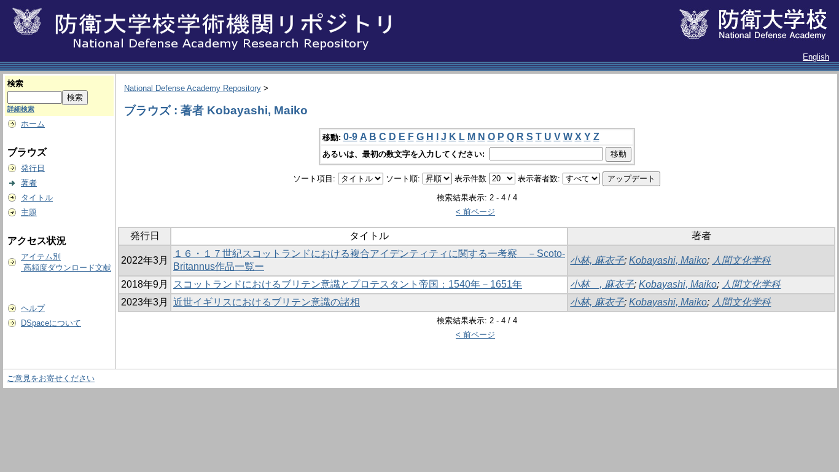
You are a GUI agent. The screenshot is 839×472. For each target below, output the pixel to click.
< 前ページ (475, 211)
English (816, 56)
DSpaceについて (51, 323)
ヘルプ (33, 308)
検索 (15, 83)
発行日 (33, 168)
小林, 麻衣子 (597, 260)
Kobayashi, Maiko (668, 260)
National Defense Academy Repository (192, 88)
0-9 (350, 137)
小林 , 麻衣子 (602, 284)
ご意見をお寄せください (51, 378)
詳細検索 (20, 108)
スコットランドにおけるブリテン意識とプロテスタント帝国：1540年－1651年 (347, 284)
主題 (29, 212)
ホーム (33, 123)
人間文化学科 (741, 260)
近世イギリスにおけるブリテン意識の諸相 (266, 302)
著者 (29, 182)
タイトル (37, 197)
